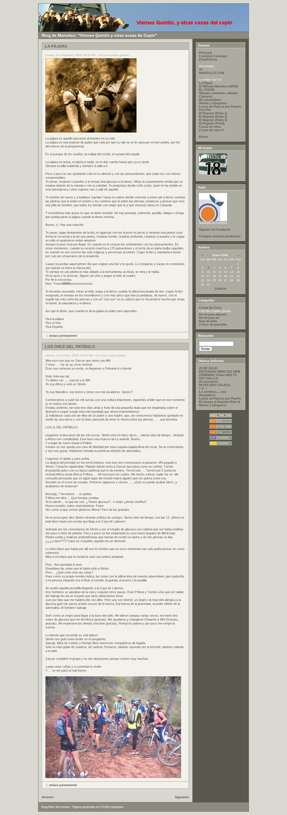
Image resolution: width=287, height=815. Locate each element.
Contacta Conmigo (213, 56)
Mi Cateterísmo (210, 99)
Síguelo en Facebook (214, 229)
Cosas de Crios (210, 307)
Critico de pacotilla (213, 324)
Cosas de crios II (211, 130)
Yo (201, 69)
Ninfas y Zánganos (213, 103)
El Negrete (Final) (211, 123)
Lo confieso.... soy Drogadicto (212, 393)
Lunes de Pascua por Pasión (220, 106)
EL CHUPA (206, 89)
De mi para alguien (212, 314)
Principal (205, 52)
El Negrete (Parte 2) (213, 116)
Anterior (48, 797)
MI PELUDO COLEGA (214, 385)
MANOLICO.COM (211, 73)
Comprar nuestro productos (219, 236)
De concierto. (209, 381)
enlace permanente (63, 335)
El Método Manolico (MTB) (218, 86)
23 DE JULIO (208, 368)
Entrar (203, 136)
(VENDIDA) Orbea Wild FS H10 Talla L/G (218, 376)
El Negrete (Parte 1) (213, 113)
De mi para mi (209, 317)
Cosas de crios (210, 126)
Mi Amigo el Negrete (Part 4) (219, 401)
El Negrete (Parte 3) (213, 120)
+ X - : (203, 388)
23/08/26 (220, 288)
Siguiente (182, 797)
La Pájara (205, 83)
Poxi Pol (205, 110)
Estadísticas (208, 59)
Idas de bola (208, 321)
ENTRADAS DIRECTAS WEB (219, 371)
